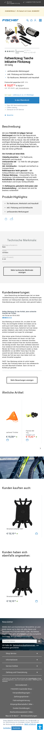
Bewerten (9, 115)
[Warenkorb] (31, 20)
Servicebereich (21, 685)
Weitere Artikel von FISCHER (12, 219)
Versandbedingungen (21, 693)
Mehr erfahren (30, 724)
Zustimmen (16, 728)
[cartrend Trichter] (12, 417)
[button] (40, 727)
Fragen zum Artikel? (6, 219)
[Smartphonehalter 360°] (36, 533)
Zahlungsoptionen (21, 697)
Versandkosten (32, 678)
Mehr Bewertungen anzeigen (22, 380)
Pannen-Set (30, 432)
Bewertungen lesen (20, 51)
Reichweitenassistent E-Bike (21, 712)
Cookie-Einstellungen (21, 708)
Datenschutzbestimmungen (24, 645)
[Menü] (40, 20)
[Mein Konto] (35, 20)
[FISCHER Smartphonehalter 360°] (22, 513)
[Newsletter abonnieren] (39, 641)
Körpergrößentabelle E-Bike (21, 704)
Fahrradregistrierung (21, 700)
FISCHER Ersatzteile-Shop (21, 689)
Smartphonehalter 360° (15, 529)
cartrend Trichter (12, 432)
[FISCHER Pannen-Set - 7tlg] (32, 415)
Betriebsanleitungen (29, 716)
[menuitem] (40, 20)
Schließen (7, 728)
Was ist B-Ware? (12, 716)
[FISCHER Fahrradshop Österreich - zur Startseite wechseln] (10, 20)
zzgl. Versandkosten (22, 88)
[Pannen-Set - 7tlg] (27, 440)
